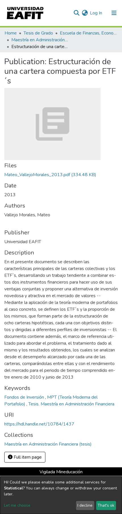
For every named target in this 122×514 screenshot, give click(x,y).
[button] (84, 13)
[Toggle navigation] (114, 13)
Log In (96, 13)
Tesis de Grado (38, 33)
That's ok (106, 505)
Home (11, 33)
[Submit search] (76, 13)
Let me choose (17, 505)
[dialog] (61, 495)
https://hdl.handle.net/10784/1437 (39, 424)
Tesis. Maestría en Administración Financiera (71, 404)
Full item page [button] (27, 457)
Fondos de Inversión (24, 397)
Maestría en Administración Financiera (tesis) (39, 40)
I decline (84, 505)
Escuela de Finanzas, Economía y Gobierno (88, 33)
